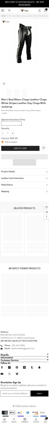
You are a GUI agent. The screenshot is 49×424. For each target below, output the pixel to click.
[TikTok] (24, 367)
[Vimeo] (17, 374)
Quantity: (5, 129)
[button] (24, 162)
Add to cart (20, 149)
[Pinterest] (17, 367)
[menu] (2, 10)
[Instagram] (9, 367)
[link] (44, 148)
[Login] (39, 10)
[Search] (9, 10)
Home (3, 16)
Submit (39, 393)
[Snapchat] (39, 367)
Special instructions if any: (13, 120)
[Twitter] (9, 374)
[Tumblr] (32, 367)
